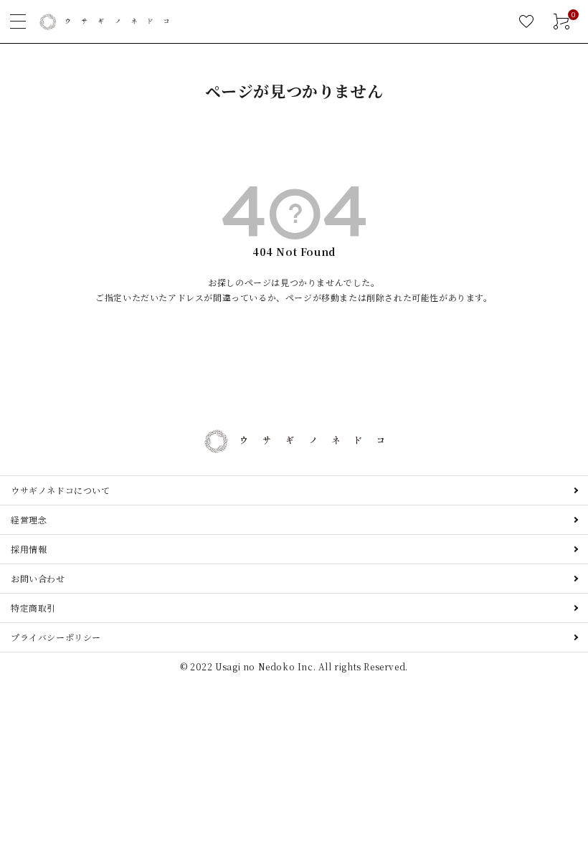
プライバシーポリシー (56, 637)
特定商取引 (33, 608)
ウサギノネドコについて (60, 490)
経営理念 (29, 519)
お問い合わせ (38, 578)
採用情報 (29, 549)
